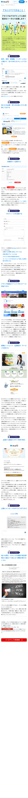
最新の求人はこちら (6, 96)
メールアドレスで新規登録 (12, 640)
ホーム (2, 4)
